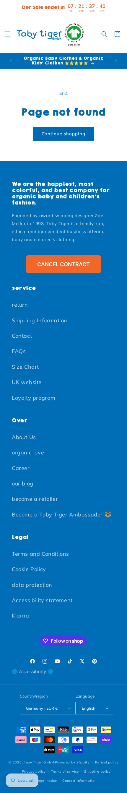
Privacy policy (34, 771)
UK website (27, 382)
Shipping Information (39, 320)
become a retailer (35, 498)
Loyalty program (34, 397)
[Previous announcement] (10, 60)
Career (21, 468)
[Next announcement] (116, 60)
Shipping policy (97, 771)
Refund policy (106, 762)
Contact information (79, 781)
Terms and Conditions (40, 553)
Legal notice (46, 781)
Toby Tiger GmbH (39, 762)
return (20, 304)
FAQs (19, 351)
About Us (24, 437)
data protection (32, 584)
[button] (7, 33)
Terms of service (65, 771)
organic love (28, 452)
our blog (22, 483)
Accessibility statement (42, 600)
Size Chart (25, 366)
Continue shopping (63, 133)
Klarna (20, 615)
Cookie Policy (29, 569)
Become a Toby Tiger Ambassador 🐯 (61, 514)
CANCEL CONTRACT (63, 264)
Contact (22, 335)
